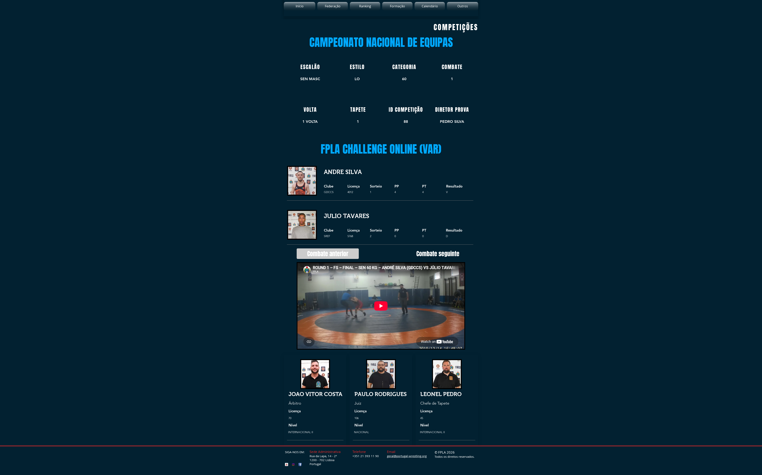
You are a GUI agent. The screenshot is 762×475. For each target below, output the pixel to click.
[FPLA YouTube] (286, 464)
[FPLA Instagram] (293, 464)
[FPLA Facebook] (300, 464)
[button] (365, 6)
